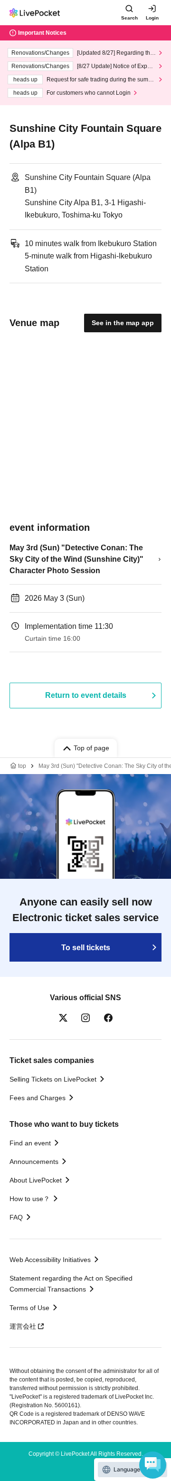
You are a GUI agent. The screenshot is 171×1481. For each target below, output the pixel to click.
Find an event (30, 1143)
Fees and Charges (38, 1098)
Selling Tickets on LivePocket (53, 1079)
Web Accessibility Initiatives (50, 1259)
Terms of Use (29, 1308)
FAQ (16, 1217)
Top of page (91, 748)
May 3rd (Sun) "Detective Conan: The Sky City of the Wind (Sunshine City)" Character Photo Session (76, 559)
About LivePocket (36, 1180)
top (22, 766)
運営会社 (23, 1326)
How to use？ (30, 1199)
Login (152, 17)
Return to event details (85, 695)
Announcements (34, 1161)
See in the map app (123, 323)
